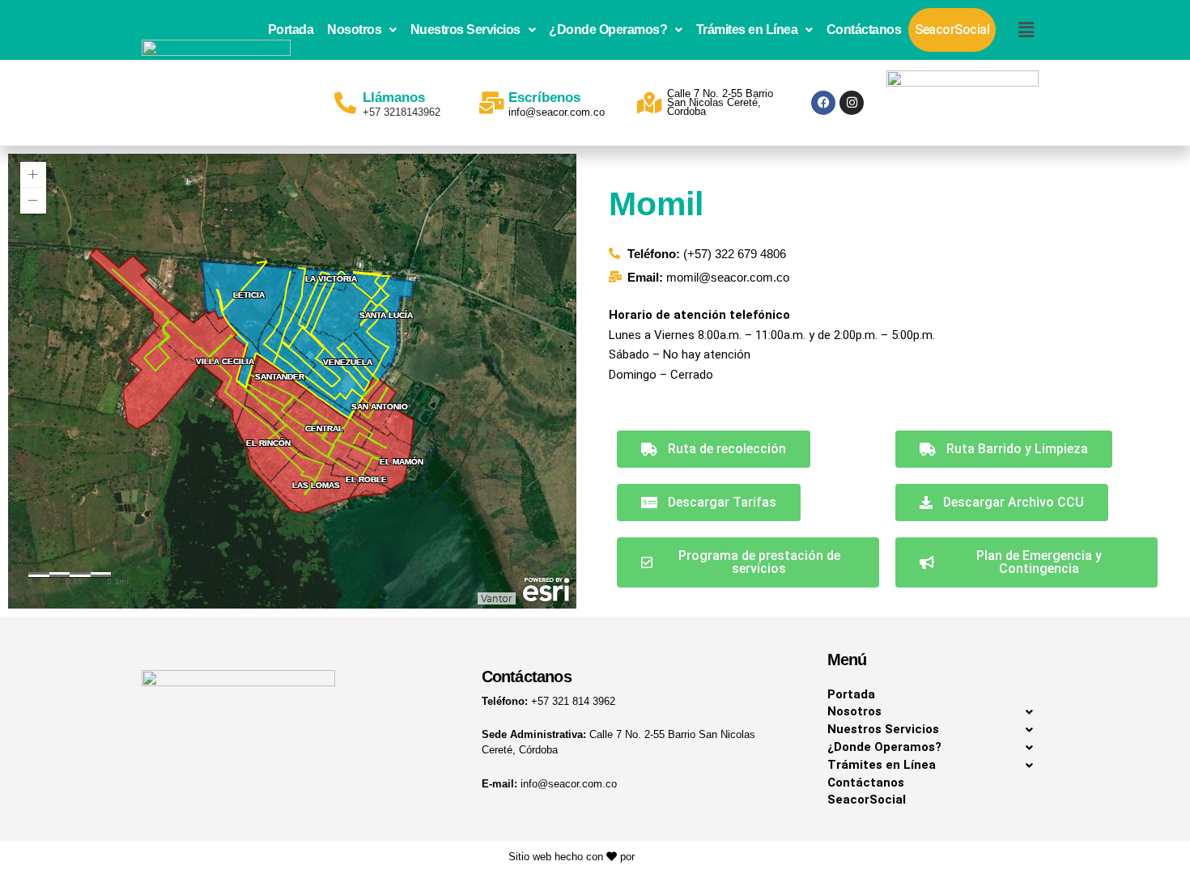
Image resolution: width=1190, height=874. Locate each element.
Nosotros (354, 29)
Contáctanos (864, 29)
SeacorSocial (952, 29)
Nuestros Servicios (465, 29)
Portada (291, 29)
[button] (362, 30)
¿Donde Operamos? (608, 29)
